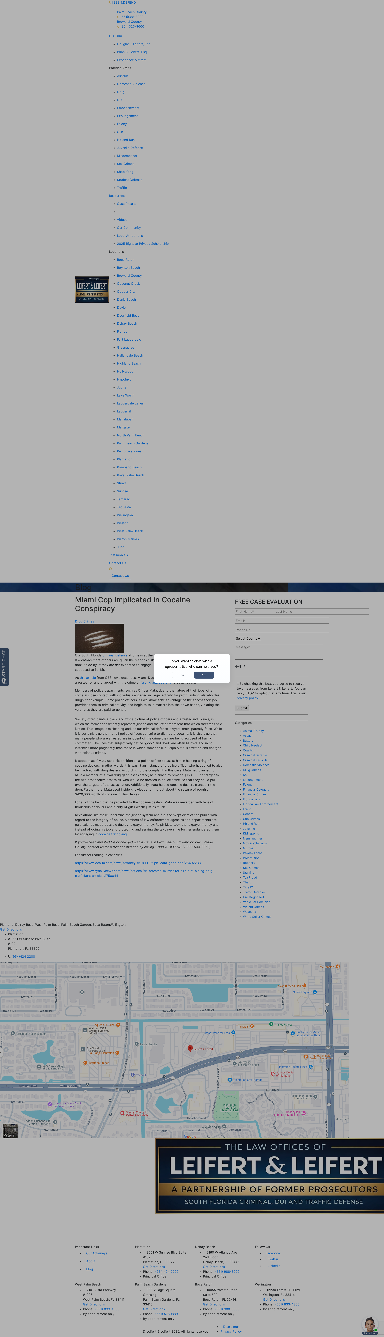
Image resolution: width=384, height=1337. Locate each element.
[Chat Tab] (192, 668)
